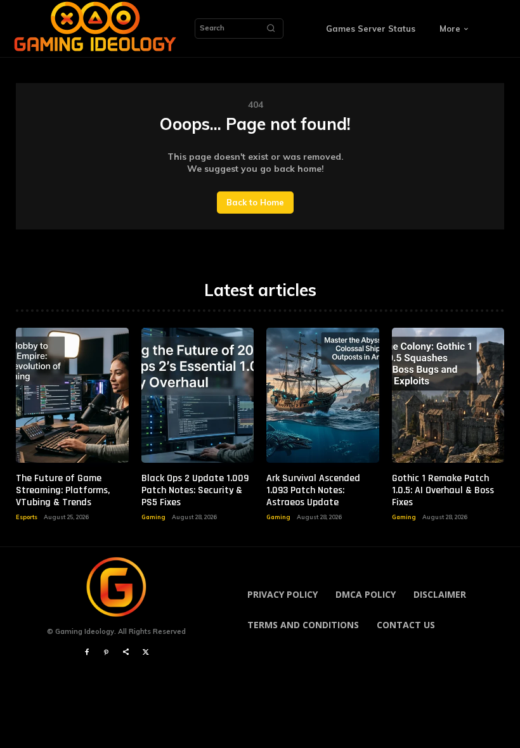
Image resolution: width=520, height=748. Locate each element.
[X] (145, 652)
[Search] (270, 28)
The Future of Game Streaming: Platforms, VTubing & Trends (63, 490)
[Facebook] (86, 652)
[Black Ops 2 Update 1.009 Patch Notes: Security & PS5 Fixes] (197, 395)
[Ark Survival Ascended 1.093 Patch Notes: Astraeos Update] (322, 395)
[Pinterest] (106, 652)
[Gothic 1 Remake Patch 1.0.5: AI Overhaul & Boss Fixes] (448, 395)
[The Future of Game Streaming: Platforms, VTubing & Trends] (72, 395)
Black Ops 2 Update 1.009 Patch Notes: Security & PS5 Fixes (195, 490)
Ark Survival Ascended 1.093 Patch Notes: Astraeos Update (313, 490)
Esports (26, 516)
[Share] (126, 652)
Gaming (153, 516)
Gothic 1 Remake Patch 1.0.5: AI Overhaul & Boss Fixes (443, 490)
